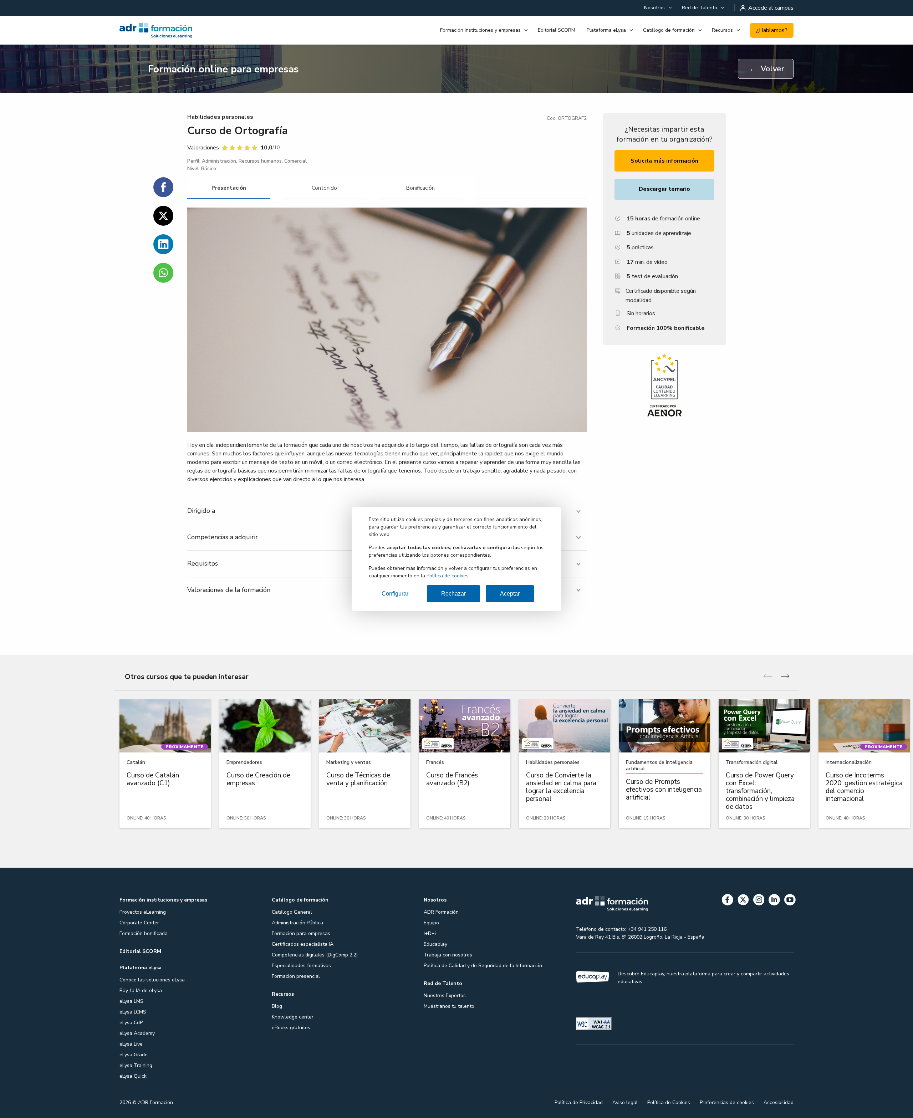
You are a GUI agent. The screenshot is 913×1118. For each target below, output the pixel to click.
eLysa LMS (131, 1001)
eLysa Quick (133, 1076)
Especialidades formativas (301, 965)
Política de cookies (448, 575)
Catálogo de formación (669, 30)
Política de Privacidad (579, 1102)
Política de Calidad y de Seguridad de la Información (483, 965)
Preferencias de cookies (727, 1102)
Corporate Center (139, 922)
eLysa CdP (131, 1022)
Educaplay (435, 944)
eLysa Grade (133, 1054)
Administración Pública (297, 922)
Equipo (431, 922)
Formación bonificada (143, 933)
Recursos (722, 30)
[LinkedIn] (774, 901)
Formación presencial (296, 976)
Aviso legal (625, 1102)
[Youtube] (790, 901)
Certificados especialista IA (302, 944)
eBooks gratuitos (291, 1027)
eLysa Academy (137, 1033)
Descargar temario (664, 189)
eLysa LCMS (132, 1012)
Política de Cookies (668, 1102)
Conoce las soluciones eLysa (152, 979)
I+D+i (430, 933)
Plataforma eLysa (606, 30)
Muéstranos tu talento (449, 1006)
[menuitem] (657, 8)
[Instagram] (759, 901)
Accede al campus (771, 8)
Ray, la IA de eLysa (140, 990)
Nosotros (654, 7)
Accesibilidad (779, 1102)
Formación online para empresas (223, 69)
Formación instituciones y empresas (480, 30)
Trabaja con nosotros (448, 954)
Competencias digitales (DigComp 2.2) (315, 954)
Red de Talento (699, 7)
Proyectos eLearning (142, 912)
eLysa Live (131, 1044)
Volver (766, 68)
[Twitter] (743, 901)
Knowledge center (292, 1017)
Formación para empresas (301, 933)
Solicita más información (664, 161)
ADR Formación (441, 912)
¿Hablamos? (771, 30)
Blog (277, 1006)
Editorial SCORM (556, 30)
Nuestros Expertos (445, 995)
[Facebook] (727, 901)
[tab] (228, 188)
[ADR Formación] (171, 30)
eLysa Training (135, 1065)
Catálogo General (292, 912)
